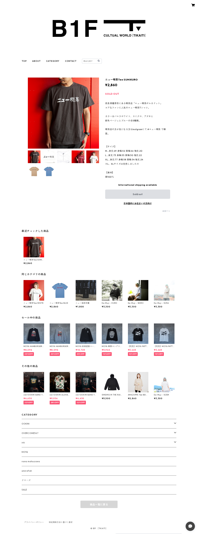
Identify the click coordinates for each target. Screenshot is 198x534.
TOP (24, 61)
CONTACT (71, 61)
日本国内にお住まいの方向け (138, 203)
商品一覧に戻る (99, 504)
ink (23, 442)
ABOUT (36, 61)
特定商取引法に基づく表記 (61, 522)
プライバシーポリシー (34, 522)
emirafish (27, 470)
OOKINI (26, 423)
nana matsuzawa (31, 461)
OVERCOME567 (30, 433)
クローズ (26, 480)
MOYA (25, 452)
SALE (24, 489)
